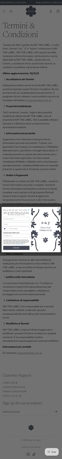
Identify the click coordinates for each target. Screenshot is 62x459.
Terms (22, 243)
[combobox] (6, 228)
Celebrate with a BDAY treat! (11, 232)
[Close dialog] (58, 208)
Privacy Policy (17, 243)
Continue (16, 248)
